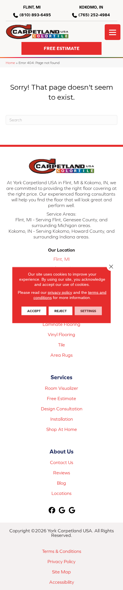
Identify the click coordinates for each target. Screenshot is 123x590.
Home (10, 63)
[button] (61, 48)
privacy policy (60, 292)
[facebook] (52, 510)
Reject (60, 311)
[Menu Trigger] (112, 32)
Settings (88, 311)
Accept (34, 311)
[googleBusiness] (62, 510)
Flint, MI (61, 259)
